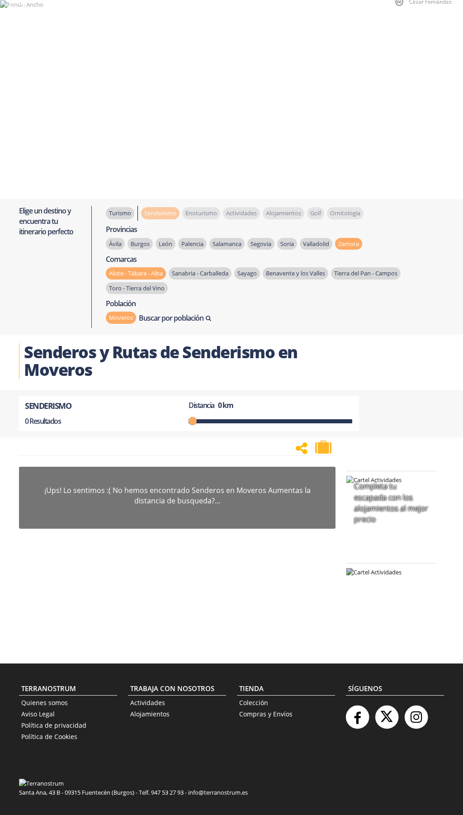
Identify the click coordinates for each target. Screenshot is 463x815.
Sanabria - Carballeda (200, 273)
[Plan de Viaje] (324, 447)
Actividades (147, 702)
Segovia (260, 244)
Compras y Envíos (266, 714)
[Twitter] (386, 713)
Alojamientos (150, 714)
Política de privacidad (53, 725)
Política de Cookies (49, 736)
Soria (287, 244)
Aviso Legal (38, 714)
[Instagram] (416, 713)
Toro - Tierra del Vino (137, 288)
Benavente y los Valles (295, 273)
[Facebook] (357, 713)
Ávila (115, 244)
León (165, 244)
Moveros (121, 317)
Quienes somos (44, 702)
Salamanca (227, 244)
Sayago (247, 273)
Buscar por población (171, 318)
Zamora (348, 244)
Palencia (192, 244)
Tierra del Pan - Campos (365, 273)
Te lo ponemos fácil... (386, 624)
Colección (253, 702)
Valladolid (316, 244)
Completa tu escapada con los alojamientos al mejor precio (391, 502)
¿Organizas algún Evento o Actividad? (387, 583)
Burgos (140, 244)
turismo (120, 213)
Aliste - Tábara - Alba (136, 273)
